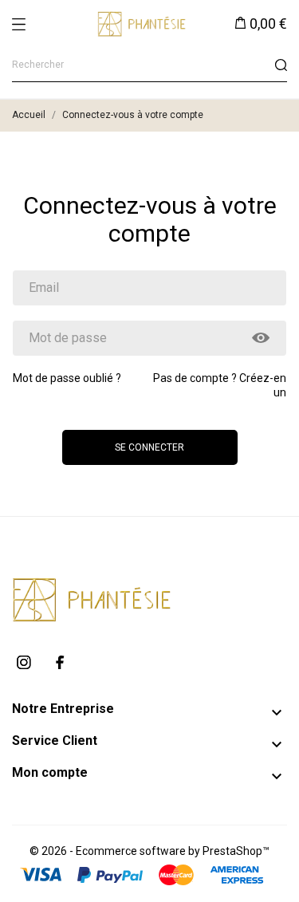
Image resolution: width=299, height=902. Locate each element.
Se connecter (149, 447)
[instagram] (24, 662)
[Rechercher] (280, 65)
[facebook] (60, 662)
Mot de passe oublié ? (67, 378)
